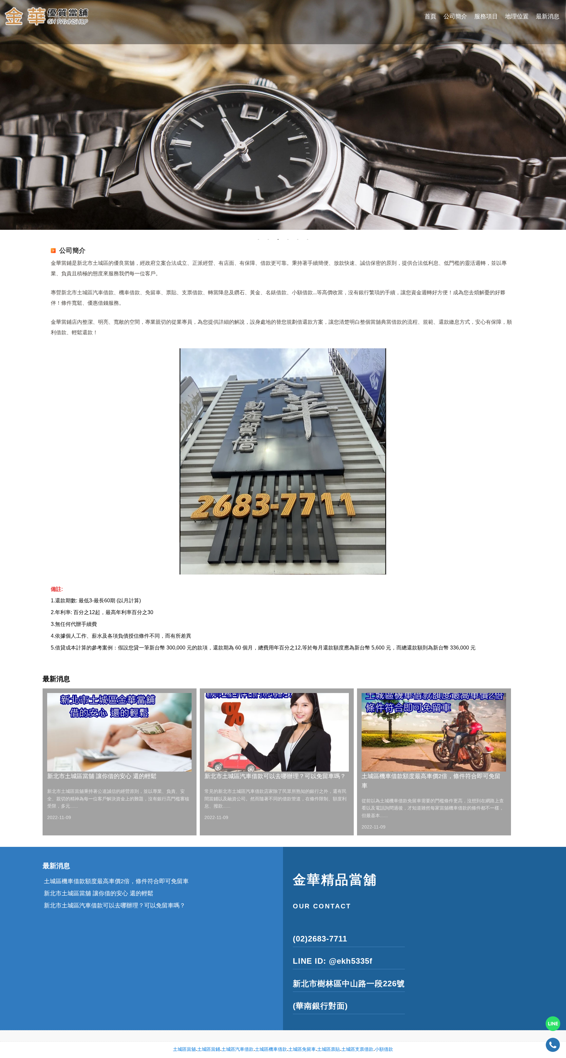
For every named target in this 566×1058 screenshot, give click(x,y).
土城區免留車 (302, 1049)
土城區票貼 (328, 1049)
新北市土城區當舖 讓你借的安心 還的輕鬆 (102, 776)
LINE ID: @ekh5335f (332, 961)
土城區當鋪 (208, 1049)
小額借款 (384, 1049)
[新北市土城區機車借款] (283, 115)
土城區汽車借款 (237, 1049)
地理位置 (517, 16)
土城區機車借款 (271, 1049)
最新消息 (547, 16)
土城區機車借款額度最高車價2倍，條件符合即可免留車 (431, 781)
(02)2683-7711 (320, 938)
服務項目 (486, 16)
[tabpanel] (283, 115)
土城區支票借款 (357, 1049)
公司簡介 (455, 16)
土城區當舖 (184, 1049)
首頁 (430, 16)
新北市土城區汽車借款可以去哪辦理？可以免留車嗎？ (275, 776)
